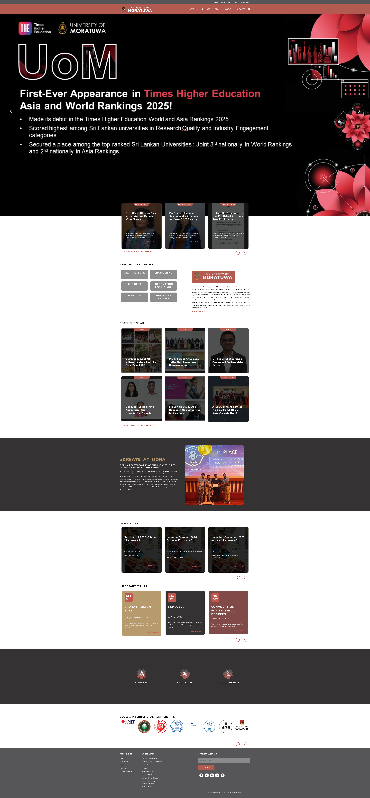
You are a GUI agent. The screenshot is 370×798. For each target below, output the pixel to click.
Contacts (240, 9)
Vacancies (123, 758)
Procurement (124, 762)
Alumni (236, 2)
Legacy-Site (245, 2)
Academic (194, 9)
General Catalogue (148, 771)
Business (134, 284)
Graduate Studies (163, 297)
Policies (122, 765)
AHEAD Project (147, 775)
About (228, 9)
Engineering (164, 272)
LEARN (144, 768)
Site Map (123, 768)
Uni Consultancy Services (150, 778)
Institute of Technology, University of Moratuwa (150, 782)
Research (206, 9)
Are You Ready (147, 765)
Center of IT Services (149, 787)
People (218, 9)
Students (216, 2)
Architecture (134, 272)
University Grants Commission (152, 762)
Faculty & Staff (226, 2)
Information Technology (163, 286)
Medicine (134, 295)
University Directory (126, 771)
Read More (198, 312)
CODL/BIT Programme (149, 758)
